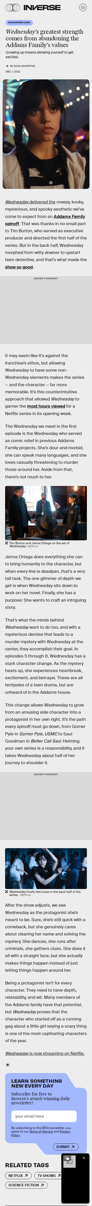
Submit (63, 1146)
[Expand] (67, 1158)
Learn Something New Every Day (36, 1082)
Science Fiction (23, 1185)
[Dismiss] (84, 1158)
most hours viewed (46, 406)
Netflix (15, 1175)
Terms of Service (41, 1131)
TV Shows (47, 1175)
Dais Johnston (24, 66)
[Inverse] (42, 7)
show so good (19, 267)
